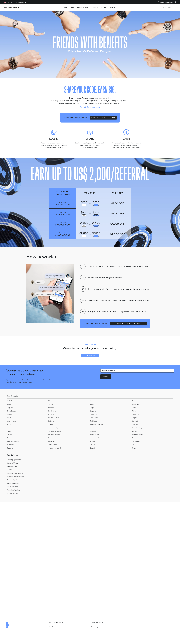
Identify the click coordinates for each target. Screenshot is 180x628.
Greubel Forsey (12, 428)
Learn (104, 7)
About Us (51, 627)
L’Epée (134, 411)
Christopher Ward (54, 448)
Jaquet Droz (136, 414)
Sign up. (60, 147)
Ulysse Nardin (94, 438)
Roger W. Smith (95, 434)
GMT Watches (11, 470)
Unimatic (51, 407)
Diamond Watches (13, 463)
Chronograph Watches (14, 460)
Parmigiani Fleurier (96, 424)
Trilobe (50, 424)
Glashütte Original (138, 428)
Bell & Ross (52, 411)
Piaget (92, 407)
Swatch (9, 438)
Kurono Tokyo (136, 441)
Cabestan (135, 431)
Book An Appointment (97, 627)
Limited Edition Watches (15, 473)
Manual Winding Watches (15, 476)
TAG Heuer (93, 421)
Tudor (9, 431)
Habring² (51, 421)
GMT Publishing (137, 434)
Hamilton (135, 401)
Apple (9, 418)
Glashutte (10, 448)
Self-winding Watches (14, 480)
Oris (133, 444)
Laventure (51, 438)
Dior (49, 401)
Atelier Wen (136, 404)
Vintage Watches (12, 493)
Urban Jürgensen (13, 441)
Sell (72, 7)
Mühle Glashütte (54, 434)
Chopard (135, 421)
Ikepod (92, 441)
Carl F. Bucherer (12, 401)
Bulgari (92, 448)
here (95, 147)
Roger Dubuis (11, 411)
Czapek (134, 448)
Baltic (9, 424)
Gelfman (93, 431)
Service (95, 7)
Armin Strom (52, 444)
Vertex (50, 404)
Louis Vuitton (52, 414)
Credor (92, 444)
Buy (65, 7)
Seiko (92, 401)
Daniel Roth (94, 414)
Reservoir (135, 424)
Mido (92, 404)
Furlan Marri (94, 418)
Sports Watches (12, 486)
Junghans (135, 418)
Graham (9, 414)
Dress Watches (12, 466)
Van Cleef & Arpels (54, 431)
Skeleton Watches (13, 483)
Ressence (51, 441)
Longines (10, 407)
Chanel (9, 434)
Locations (82, 7)
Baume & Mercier (54, 418)
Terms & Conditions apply (90, 107)
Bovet (134, 407)
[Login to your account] (175, 2)
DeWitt (9, 404)
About (113, 7)
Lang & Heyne (11, 421)
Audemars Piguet (54, 428)
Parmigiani (10, 444)
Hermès (134, 438)
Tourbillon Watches (13, 490)
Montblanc (94, 428)
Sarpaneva (93, 411)
